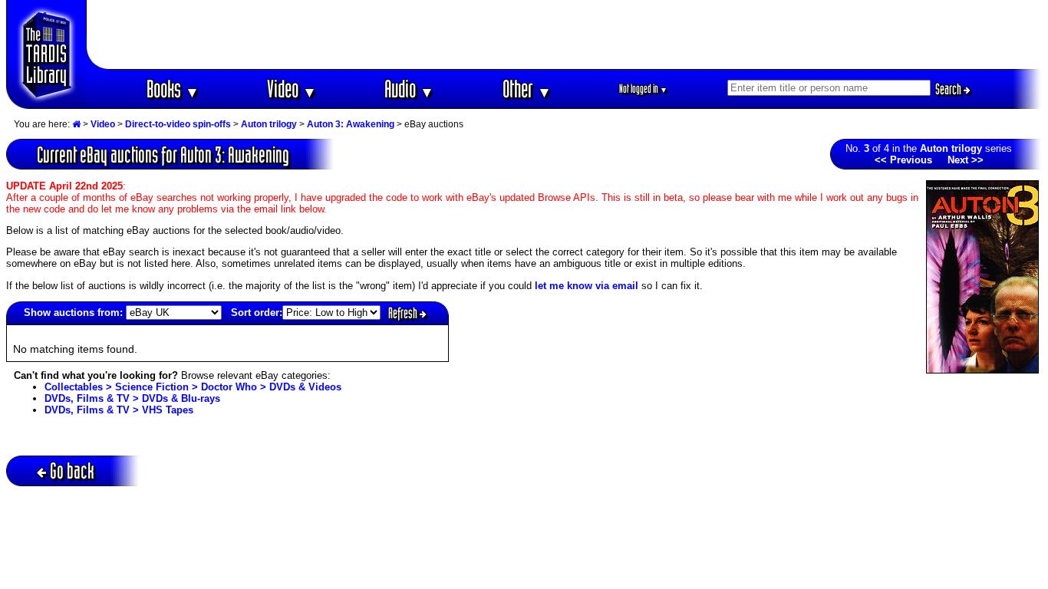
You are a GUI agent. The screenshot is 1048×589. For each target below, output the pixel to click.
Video (292, 88)
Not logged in (643, 88)
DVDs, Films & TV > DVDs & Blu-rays (132, 398)
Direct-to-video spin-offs (178, 124)
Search (949, 89)
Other (527, 88)
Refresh (404, 312)
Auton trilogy (269, 124)
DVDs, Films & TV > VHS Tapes (118, 410)
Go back (72, 470)
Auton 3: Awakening (350, 124)
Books (173, 88)
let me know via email (586, 285)
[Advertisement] (564, 34)
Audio (409, 88)
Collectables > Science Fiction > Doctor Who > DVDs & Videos (192, 387)
